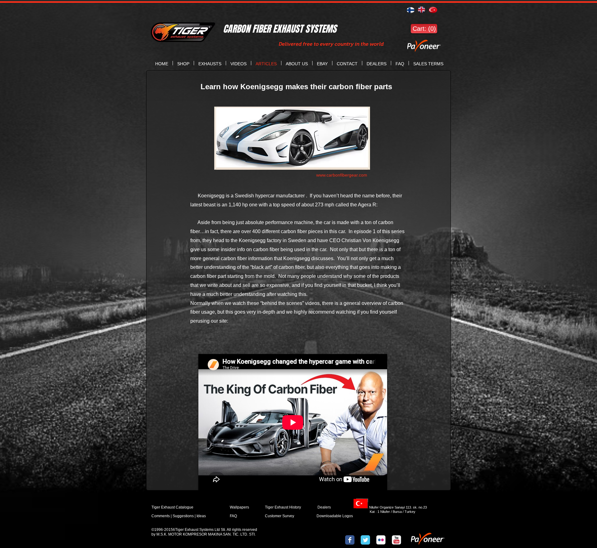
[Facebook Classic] (349, 540)
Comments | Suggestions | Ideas (178, 516)
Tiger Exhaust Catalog (170, 507)
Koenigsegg (207, 195)
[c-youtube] (396, 540)
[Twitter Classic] (365, 540)
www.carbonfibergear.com (341, 175)
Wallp (234, 507)
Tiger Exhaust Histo (281, 507)
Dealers (330, 507)
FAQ (233, 516)
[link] (424, 28)
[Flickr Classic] (381, 540)
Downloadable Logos (335, 516)
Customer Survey (279, 516)
